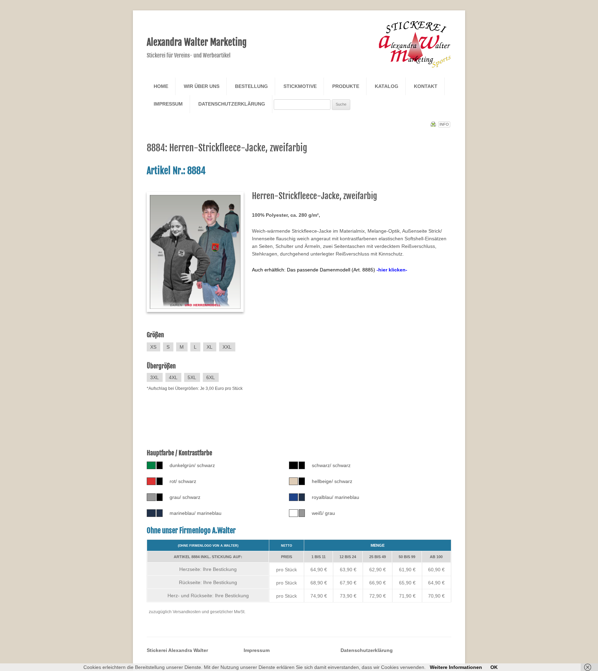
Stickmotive (300, 86)
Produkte (345, 86)
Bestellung (251, 86)
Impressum (168, 104)
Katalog (386, 86)
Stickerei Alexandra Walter (177, 650)
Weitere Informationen (456, 667)
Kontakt (425, 86)
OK (494, 667)
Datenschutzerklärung (231, 104)
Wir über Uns (201, 86)
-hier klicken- (392, 269)
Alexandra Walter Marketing (197, 42)
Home (161, 86)
